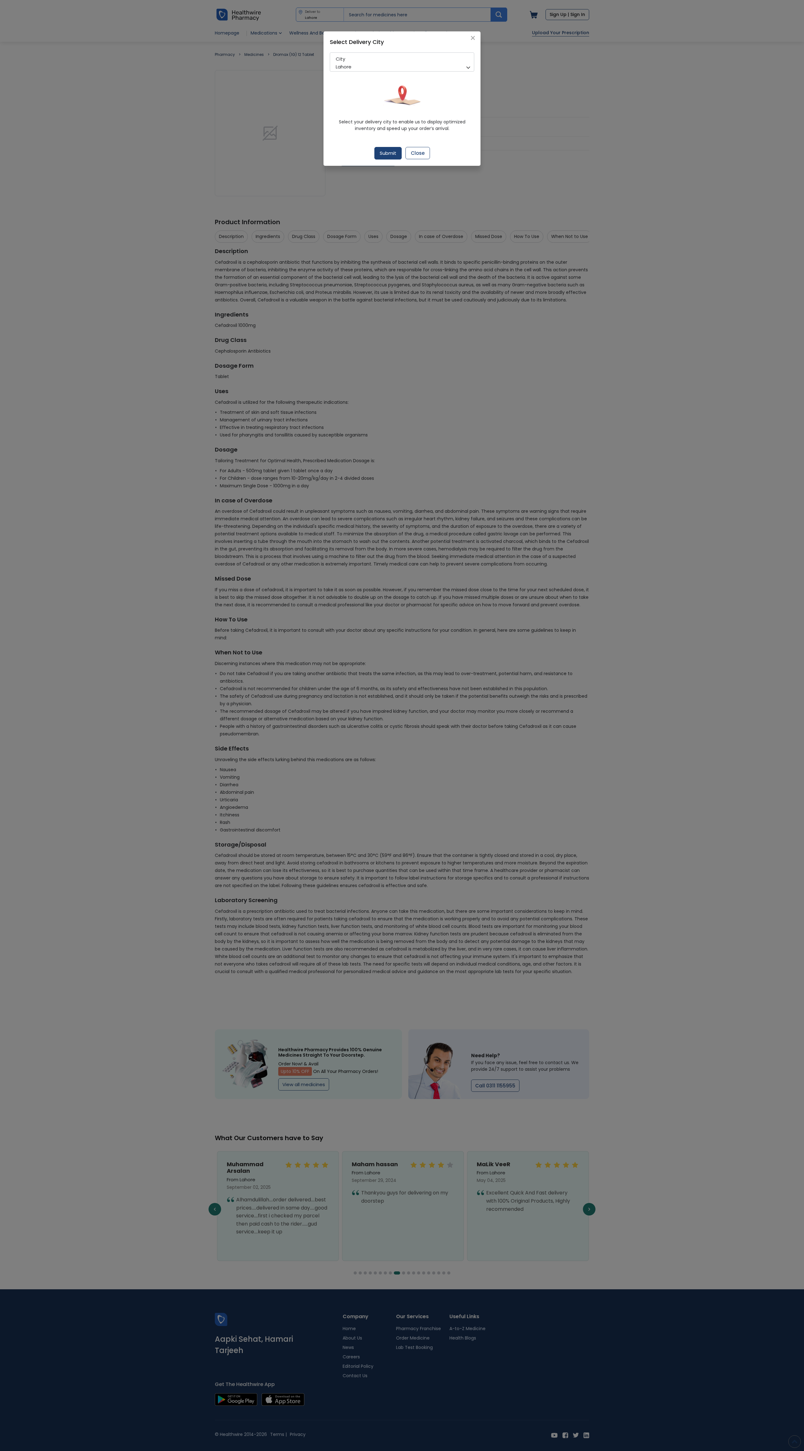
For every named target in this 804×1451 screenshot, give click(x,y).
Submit (388, 153)
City (340, 59)
